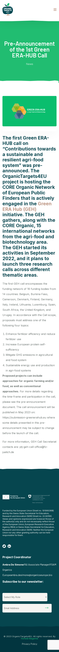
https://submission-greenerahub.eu (24, 417)
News (29, 64)
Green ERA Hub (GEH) (27, 206)
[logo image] (7, 9)
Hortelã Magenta (29, 638)
